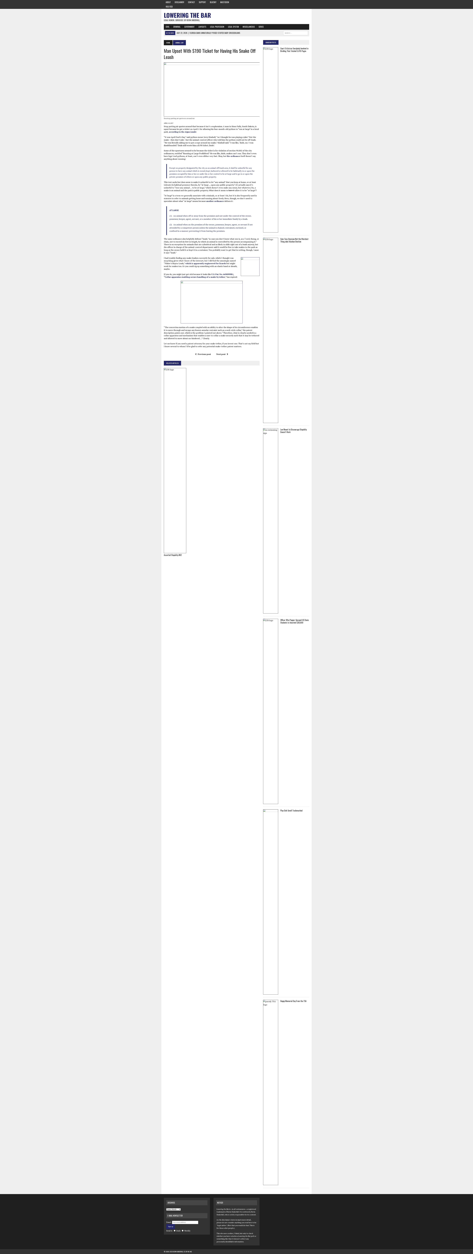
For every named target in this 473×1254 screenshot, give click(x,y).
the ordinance (233, 156)
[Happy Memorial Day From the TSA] (270, 1183)
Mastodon (224, 2)
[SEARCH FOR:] (295, 32)
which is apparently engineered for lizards (205, 263)
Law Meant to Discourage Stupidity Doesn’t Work (293, 431)
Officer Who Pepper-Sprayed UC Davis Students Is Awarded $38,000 (294, 621)
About (168, 2)
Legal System (233, 26)
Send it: (169, 1230)
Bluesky (213, 2)
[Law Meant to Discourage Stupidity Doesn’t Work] (270, 611)
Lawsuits (202, 26)
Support (202, 2)
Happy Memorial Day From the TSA (293, 1001)
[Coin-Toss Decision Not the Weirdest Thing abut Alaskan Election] (270, 421)
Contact (191, 2)
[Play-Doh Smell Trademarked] (270, 992)
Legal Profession (217, 26)
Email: (169, 1222)
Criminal (176, 26)
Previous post (204, 354)
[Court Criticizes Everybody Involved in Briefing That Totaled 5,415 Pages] (270, 230)
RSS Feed (169, 6)
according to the (182, 131)
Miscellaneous (249, 26)
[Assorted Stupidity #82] (175, 551)
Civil (167, 26)
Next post (221, 354)
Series (261, 26)
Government (189, 26)
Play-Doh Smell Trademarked (291, 810)
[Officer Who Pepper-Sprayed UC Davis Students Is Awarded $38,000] (270, 802)
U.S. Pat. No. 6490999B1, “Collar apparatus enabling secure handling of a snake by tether (199, 275)
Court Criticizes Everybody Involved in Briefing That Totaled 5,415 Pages (294, 50)
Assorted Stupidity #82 (173, 555)
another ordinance (215, 201)
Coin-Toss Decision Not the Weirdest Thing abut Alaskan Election (294, 240)
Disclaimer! (179, 2)
